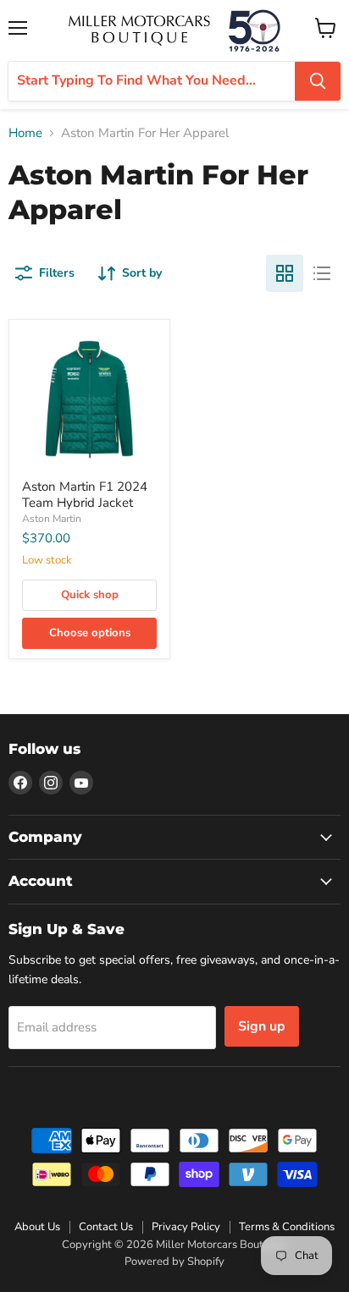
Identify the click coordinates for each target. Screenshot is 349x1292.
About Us (37, 1226)
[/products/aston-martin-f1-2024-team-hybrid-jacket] (89, 399)
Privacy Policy (186, 1226)
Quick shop (90, 594)
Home (25, 133)
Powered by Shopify (174, 1261)
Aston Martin (51, 518)
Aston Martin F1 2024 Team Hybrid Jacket (84, 495)
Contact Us (106, 1226)
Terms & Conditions (287, 1226)
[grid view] (284, 273)
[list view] (322, 273)
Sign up (261, 1026)
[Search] (318, 81)
